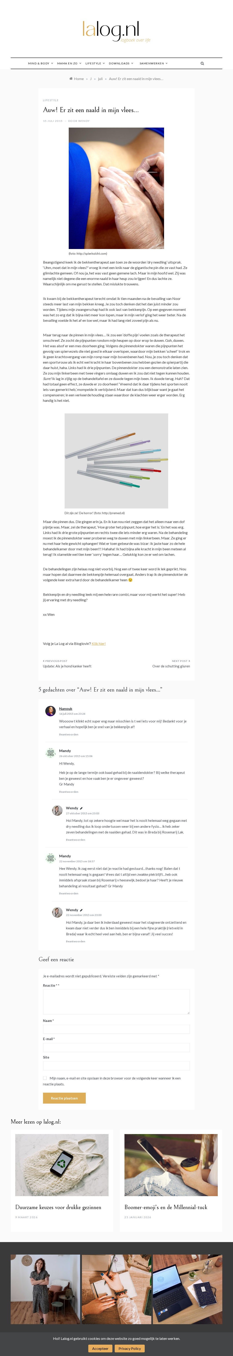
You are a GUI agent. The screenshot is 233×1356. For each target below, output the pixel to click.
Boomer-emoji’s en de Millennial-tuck (165, 1207)
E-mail (49, 1039)
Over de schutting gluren (171, 666)
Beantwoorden (68, 734)
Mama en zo (67, 63)
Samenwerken (152, 63)
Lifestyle (93, 63)
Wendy (84, 121)
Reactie (50, 985)
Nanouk (65, 708)
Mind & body (39, 63)
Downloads (119, 63)
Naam (48, 1021)
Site (46, 1057)
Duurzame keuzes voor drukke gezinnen (58, 1207)
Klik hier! (99, 643)
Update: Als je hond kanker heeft (67, 666)
